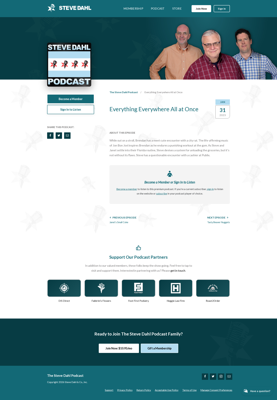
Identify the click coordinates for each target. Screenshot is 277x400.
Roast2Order (213, 300)
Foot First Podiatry (138, 300)
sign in (210, 188)
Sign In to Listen (70, 109)
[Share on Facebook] (50, 135)
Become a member (126, 188)
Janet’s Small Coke (122, 220)
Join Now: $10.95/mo (118, 348)
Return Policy (143, 390)
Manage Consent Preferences (216, 390)
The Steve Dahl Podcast (123, 92)
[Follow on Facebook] (205, 376)
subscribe (161, 193)
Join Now (201, 8)
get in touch (177, 270)
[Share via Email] (67, 135)
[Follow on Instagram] (221, 376)
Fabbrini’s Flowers (101, 300)
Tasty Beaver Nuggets (218, 220)
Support (109, 390)
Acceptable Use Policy (166, 390)
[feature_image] (64, 288)
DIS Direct (64, 300)
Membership (133, 8)
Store (177, 8)
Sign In (222, 8)
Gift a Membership (159, 348)
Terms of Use (189, 390)
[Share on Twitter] (59, 135)
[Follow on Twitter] (213, 376)
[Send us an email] (229, 376)
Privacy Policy (125, 390)
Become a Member (71, 99)
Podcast (158, 8)
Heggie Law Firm (176, 300)
